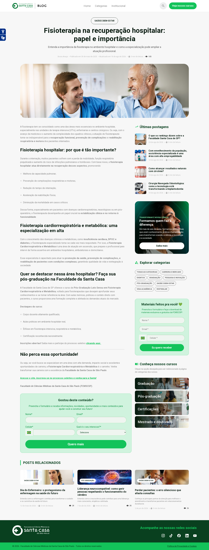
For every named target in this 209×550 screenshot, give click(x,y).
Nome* (28, 414)
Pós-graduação (144, 283)
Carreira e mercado (171, 272)
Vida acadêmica (144, 289)
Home (87, 5)
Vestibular (162, 289)
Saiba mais (162, 245)
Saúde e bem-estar (165, 283)
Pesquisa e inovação (175, 278)
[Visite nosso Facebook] (179, 535)
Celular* (29, 427)
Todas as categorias (147, 272)
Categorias (101, 5)
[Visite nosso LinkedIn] (187, 535)
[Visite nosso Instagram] (163, 535)
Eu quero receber (162, 347)
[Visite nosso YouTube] (195, 535)
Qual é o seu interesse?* (88, 427)
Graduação (154, 278)
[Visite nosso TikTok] (171, 535)
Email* (79, 414)
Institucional (118, 5)
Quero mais (76, 444)
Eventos (141, 278)
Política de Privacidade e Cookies (182, 546)
